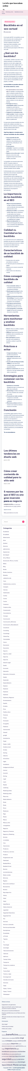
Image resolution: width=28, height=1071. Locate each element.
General (5, 732)
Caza (4, 581)
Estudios (5, 706)
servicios (21, 1059)
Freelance (5, 726)
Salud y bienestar (7, 907)
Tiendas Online (7, 959)
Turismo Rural (6, 971)
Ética (4, 709)
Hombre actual (7, 747)
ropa (10, 1056)
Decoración (6, 645)
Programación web (8, 857)
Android (5, 543)
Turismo (5, 968)
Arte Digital (6, 555)
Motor (4, 808)
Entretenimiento (7, 700)
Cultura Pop (6, 636)
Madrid (5, 785)
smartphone (11, 1062)
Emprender (6, 680)
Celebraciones (5, 1038)
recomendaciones (7, 872)
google (5, 735)
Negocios (5, 828)
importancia (10, 1048)
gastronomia (19, 1046)
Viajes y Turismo (7, 991)
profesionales (5, 1056)
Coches (5, 595)
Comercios (6, 604)
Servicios (5, 921)
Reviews (5, 889)
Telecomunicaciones (8, 950)
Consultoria (6, 627)
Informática (6, 758)
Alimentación (6, 537)
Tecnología (6, 945)
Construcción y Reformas (9, 622)
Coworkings (6, 633)
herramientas (6, 738)
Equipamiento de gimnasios (9, 1004)
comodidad (12, 1038)
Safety (5, 895)
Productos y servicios (8, 851)
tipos (4, 1065)
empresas (9, 1046)
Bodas (5, 569)
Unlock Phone (12, 1065)
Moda (4, 802)
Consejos (5, 616)
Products (5, 854)
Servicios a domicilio (8, 924)
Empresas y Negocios (8, 697)
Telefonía (5, 953)
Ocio (4, 843)
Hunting (5, 753)
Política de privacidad (7, 1026)
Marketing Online (7, 790)
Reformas (5, 878)
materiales (21, 1051)
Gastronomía (6, 729)
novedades (6, 840)
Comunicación (6, 610)
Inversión (5, 773)
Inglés (4, 761)
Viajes (4, 985)
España (5, 703)
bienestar (20, 1035)
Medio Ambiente (7, 799)
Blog (4, 566)
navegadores (6, 825)
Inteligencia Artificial (8, 767)
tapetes (16, 1062)
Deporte (5, 651)
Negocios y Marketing (8, 834)
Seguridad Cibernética (9, 913)
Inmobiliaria (6, 764)
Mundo (5, 816)
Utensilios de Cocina (8, 979)
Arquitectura (6, 552)
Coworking (6, 630)
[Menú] (3, 9)
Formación (6, 720)
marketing (5, 787)
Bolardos (5, 575)
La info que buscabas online (13, 4)
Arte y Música (6, 558)
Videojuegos (6, 994)
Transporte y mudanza (9, 965)
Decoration (6, 648)
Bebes (4, 563)
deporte (9, 1043)
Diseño (5, 665)
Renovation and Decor (9, 883)
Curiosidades (6, 639)
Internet (5, 770)
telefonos (5, 956)
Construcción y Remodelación (10, 624)
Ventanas (5, 982)
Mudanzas (5, 811)
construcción (21, 1041)
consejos (8, 1041)
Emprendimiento (7, 683)
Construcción (6, 619)
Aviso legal (4, 1024)
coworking (4, 1043)
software (5, 936)
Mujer (4, 814)
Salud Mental (6, 904)
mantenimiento (13, 1051)
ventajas (22, 1065)
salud (23, 1056)
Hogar (4, 741)
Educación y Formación (9, 674)
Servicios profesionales (9, 927)
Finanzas (5, 715)
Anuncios (5, 546)
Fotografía (6, 723)
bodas (24, 1035)
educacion (4, 1046)
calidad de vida (7, 578)
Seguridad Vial (7, 915)
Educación (6, 671)
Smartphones (6, 930)
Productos (5, 849)
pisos (13, 1054)
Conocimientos (7, 613)
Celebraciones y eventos (9, 584)
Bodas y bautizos (7, 572)
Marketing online (10, 21)
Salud (4, 898)
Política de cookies (7, 1028)
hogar (3, 1048)
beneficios (12, 1034)
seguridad (5, 910)
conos (3, 1041)
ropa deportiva (16, 1056)
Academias (6, 531)
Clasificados (6, 592)
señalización (4, 1062)
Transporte (6, 962)
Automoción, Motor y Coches (10, 560)
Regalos (5, 881)
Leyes (4, 782)
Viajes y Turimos (7, 988)
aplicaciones (6, 549)
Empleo (5, 677)
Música (5, 819)
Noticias (5, 837)
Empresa (5, 686)
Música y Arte (6, 822)
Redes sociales (7, 875)
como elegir (19, 1038)
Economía (5, 668)
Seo (4, 918)
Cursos (5, 642)
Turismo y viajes (7, 974)
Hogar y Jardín (6, 744)
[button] (23, 522)
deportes (14, 1044)
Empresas (5, 688)
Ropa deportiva (7, 892)
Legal (4, 779)
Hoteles (5, 750)
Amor (4, 540)
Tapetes (5, 939)
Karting (5, 776)
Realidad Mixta (7, 863)
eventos (14, 1046)
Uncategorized (7, 977)
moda (4, 1054)
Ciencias (5, 590)
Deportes (5, 656)
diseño (19, 1043)
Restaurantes (6, 886)
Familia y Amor (6, 712)
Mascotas (5, 796)
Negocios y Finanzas (8, 831)
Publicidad (6, 860)
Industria (5, 755)
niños (10, 1054)
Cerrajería (5, 587)
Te (4, 942)
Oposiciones (6, 846)
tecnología (6, 947)
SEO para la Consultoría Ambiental (10, 1010)
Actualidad (6, 534)
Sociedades (6, 933)
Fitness (5, 718)
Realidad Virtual (7, 866)
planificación (18, 1054)
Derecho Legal (6, 662)
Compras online (7, 607)
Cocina (5, 598)
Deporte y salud (7, 654)
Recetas (5, 869)
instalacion (5, 1051)
